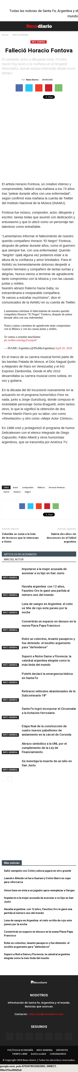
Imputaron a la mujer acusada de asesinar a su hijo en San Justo (38, 899)
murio (6, 491)
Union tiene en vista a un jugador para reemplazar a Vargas (39, 890)
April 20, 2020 (63, 348)
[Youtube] (68, 1036)
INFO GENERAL (39, 42)
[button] (73, 26)
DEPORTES (62, 1050)
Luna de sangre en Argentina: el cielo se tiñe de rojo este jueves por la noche (47, 608)
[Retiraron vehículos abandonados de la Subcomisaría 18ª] (11, 695)
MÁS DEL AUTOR (14, 559)
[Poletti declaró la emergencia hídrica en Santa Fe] (11, 678)
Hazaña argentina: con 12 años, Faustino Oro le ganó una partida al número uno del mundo (45, 591)
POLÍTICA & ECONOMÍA (20, 1050)
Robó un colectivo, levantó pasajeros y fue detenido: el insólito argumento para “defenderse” (48, 643)
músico (17, 491)
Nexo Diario (32, 79)
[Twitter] (58, 1036)
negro (28, 491)
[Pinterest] (48, 1036)
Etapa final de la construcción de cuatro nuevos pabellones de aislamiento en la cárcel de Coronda (46, 730)
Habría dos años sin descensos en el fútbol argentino (61, 537)
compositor (28, 487)
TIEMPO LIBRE (19, 1053)
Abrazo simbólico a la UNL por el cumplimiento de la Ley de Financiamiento (44, 748)
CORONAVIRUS (58, 1053)
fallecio (41, 487)
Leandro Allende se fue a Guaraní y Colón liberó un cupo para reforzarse (37, 880)
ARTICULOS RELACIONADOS (20, 554)
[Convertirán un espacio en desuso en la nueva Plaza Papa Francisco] (11, 625)
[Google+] (19, 1036)
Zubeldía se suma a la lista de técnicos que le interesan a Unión (20, 537)
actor (15, 487)
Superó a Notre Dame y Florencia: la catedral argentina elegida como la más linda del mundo (46, 660)
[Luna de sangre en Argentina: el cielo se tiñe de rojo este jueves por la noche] (11, 608)
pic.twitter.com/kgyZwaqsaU (20, 340)
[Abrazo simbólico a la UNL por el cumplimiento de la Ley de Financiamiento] (11, 748)
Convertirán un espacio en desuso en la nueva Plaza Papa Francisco (38, 933)
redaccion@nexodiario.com (45, 1014)
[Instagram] (29, 1036)
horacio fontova (57, 487)
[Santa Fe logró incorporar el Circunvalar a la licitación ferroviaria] (11, 713)
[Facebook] (9, 1036)
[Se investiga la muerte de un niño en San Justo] (11, 765)
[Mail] (39, 1036)
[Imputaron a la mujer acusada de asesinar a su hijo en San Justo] (11, 573)
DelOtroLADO (38, 1053)
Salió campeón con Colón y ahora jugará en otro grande (37, 870)
